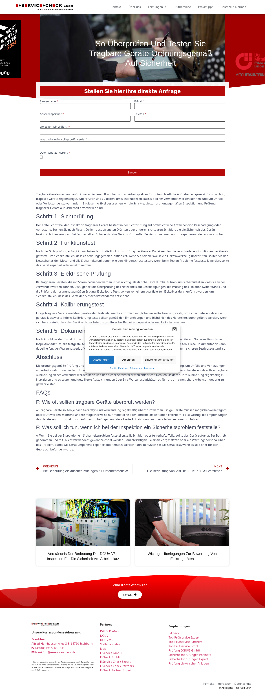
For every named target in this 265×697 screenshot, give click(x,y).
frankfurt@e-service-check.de (54, 652)
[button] (174, 329)
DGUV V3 (106, 640)
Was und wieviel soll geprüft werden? (65, 139)
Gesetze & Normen (233, 7)
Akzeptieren (101, 359)
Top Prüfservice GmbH (184, 646)
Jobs (103, 649)
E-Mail (139, 101)
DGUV (104, 636)
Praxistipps (205, 7)
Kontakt (116, 7)
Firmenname (49, 101)
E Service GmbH (111, 653)
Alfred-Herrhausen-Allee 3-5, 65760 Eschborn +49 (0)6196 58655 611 (62, 643)
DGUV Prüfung (110, 631)
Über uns (135, 7)
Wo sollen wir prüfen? (55, 126)
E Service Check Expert (116, 662)
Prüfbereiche (182, 7)
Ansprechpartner (52, 114)
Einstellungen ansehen (159, 359)
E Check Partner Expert (115, 670)
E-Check (174, 633)
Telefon (140, 114)
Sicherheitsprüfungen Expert (188, 659)
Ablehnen (128, 359)
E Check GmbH (110, 657)
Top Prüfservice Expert (184, 637)
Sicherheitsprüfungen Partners (190, 655)
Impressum (149, 368)
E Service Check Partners (117, 666)
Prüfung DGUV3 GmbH (184, 650)
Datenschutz (135, 368)
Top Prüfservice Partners (185, 642)
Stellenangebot (110, 644)
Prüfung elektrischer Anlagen (189, 663)
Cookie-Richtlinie (119, 368)
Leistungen (155, 7)
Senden (133, 172)
